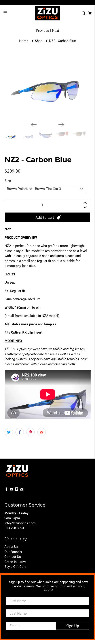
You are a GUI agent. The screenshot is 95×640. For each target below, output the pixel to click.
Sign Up (72, 625)
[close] (89, 579)
